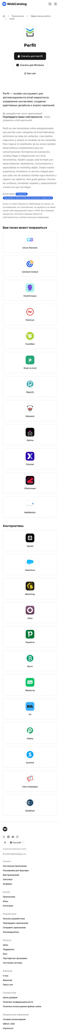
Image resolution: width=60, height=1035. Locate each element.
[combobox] (16, 842)
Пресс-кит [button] (8, 984)
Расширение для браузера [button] (16, 870)
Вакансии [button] (7, 980)
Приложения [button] (9, 897)
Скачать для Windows (32, 65)
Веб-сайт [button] (31, 73)
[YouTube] (13, 837)
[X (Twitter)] (4, 837)
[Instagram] (17, 837)
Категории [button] (8, 905)
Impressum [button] (8, 1028)
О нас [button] (5, 975)
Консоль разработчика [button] (14, 918)
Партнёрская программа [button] (15, 958)
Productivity (21, 194)
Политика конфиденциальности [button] (18, 1002)
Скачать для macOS (32, 56)
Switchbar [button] (7, 879)
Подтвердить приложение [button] (15, 923)
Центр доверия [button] (10, 997)
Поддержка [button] (8, 949)
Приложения (18, 16)
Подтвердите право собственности (22, 116)
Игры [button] (5, 901)
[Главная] (14, 4)
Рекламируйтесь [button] (11, 932)
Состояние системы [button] (12, 963)
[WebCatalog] (5, 829)
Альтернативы (13, 526)
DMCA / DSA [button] (9, 1024)
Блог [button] (5, 954)
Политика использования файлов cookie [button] (22, 1006)
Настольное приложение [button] (15, 866)
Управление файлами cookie (14, 849)
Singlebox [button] (7, 884)
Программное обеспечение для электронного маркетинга (28, 198)
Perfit (12, 19)
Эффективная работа (41, 16)
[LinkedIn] (8, 837)
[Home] (4, 16)
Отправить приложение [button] (14, 927)
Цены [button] (5, 945)
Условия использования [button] (14, 1019)
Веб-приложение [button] (11, 875)
